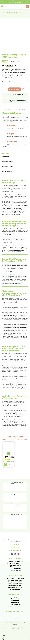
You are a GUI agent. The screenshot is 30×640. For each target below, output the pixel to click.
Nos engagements (15, 587)
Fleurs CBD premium (15, 561)
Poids (4, 81)
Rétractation (15, 628)
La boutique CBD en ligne (15, 578)
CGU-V (5, 627)
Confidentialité (22, 627)
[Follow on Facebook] (12, 554)
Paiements (15, 602)
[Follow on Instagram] (18, 554)
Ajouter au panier (14, 89)
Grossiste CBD (15, 589)
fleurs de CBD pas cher (21, 358)
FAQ (15, 597)
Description (7, 109)
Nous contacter (15, 604)
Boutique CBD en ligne (12, 12)
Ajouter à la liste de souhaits (23, 89)
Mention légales (12, 627)
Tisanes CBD (15, 567)
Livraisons (15, 600)
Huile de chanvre (15, 565)
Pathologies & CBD (15, 584)
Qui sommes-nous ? (15, 585)
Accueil (4, 12)
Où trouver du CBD (15, 580)
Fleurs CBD (21, 12)
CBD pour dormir (15, 568)
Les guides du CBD (15, 582)
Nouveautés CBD (15, 570)
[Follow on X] (15, 554)
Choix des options (5, 465)
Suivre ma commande (15, 606)
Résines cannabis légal (15, 563)
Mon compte (15, 599)
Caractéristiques (20, 109)
